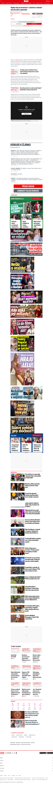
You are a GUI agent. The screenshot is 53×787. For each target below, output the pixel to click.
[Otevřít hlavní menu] (1, 1)
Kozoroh (29, 709)
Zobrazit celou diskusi (28, 190)
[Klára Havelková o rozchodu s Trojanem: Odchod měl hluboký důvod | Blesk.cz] (18, 532)
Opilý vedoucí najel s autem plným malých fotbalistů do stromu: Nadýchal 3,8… (32, 598)
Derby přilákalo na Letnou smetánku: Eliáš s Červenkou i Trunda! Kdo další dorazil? (26, 224)
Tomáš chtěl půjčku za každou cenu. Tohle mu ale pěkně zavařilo (33, 540)
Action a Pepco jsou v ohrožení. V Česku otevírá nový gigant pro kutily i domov (32, 550)
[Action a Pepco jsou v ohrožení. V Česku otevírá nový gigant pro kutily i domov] (18, 551)
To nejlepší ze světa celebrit (17, 732)
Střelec (24, 709)
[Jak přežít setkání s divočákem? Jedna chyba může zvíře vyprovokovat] (18, 590)
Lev (34, 705)
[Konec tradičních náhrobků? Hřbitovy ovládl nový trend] (18, 580)
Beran (13, 705)
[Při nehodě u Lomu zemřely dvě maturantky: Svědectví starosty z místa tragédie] (18, 561)
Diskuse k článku (20, 145)
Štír (18, 709)
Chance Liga (13, 219)
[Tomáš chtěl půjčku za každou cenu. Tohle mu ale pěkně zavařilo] (18, 541)
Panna (40, 705)
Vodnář (35, 709)
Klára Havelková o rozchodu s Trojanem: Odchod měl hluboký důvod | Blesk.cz (32, 531)
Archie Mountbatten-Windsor (25, 742)
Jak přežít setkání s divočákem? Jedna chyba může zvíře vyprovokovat (32, 588)
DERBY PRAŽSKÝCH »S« (17, 198)
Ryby (40, 709)
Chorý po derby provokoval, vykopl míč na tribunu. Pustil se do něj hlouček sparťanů (15, 224)
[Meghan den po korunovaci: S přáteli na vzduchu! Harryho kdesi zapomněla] (16, 11)
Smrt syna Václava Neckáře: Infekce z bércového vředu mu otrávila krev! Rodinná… (32, 521)
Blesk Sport (24, 219)
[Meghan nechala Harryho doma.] (15, 13)
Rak (29, 705)
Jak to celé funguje (26, 25)
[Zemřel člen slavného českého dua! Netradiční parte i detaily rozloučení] (18, 496)
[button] (42, 753)
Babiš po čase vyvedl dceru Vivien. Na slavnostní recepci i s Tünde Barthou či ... (37, 447)
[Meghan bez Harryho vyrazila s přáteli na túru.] (26, 13)
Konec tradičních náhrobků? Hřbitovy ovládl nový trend (32, 578)
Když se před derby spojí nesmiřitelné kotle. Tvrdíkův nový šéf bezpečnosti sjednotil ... (37, 224)
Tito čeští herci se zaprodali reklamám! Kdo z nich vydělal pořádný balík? (33, 476)
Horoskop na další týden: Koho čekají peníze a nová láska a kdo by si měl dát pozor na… (32, 714)
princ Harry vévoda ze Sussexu (25, 744)
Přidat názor (28, 186)
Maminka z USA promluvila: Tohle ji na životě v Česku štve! (32, 485)
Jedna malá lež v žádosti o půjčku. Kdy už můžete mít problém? (32, 504)
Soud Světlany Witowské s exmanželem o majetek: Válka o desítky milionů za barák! (32, 608)
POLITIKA (13, 435)
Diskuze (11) (13, 18)
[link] (6, 753)
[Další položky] (51, 3)
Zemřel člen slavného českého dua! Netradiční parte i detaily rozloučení (32, 495)
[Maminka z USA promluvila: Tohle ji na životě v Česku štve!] (18, 487)
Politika (12, 442)
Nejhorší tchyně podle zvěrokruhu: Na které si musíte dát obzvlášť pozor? (32, 722)
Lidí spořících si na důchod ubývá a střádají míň (15, 447)
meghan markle (12, 742)
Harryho (17, 59)
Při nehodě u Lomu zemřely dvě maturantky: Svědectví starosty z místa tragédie (32, 559)
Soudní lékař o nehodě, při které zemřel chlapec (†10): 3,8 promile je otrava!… (32, 569)
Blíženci (23, 705)
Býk (18, 705)
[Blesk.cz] (26, 1)
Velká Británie (18, 742)
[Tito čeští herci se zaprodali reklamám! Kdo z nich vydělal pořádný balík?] (18, 477)
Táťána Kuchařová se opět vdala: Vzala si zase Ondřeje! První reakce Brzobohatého (32, 512)
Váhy (13, 709)
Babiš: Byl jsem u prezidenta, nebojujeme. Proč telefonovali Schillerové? (26, 447)
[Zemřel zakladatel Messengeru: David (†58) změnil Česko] (18, 618)
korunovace (33, 742)
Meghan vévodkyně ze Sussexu (15, 744)
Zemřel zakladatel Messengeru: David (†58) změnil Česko (32, 617)
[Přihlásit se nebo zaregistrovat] (51, 1)
